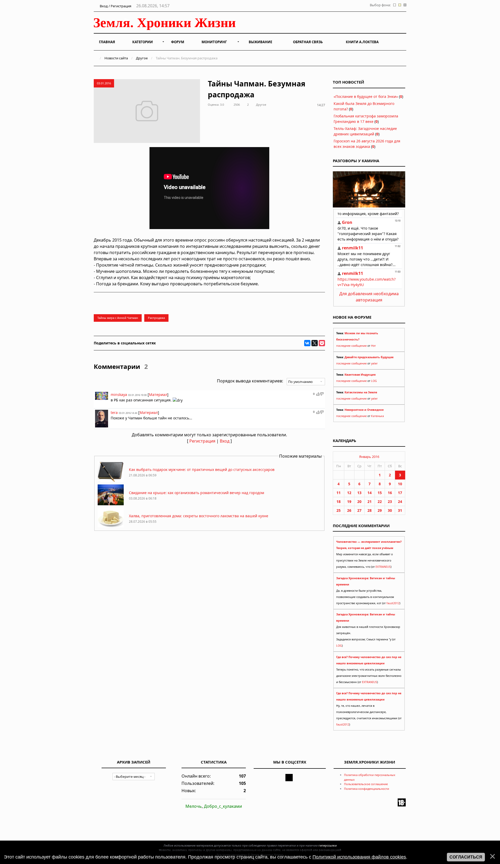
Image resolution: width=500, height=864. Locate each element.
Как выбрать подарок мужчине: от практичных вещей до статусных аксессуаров (201, 469)
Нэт (373, 346)
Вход (224, 441)
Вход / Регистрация (115, 6)
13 (359, 492)
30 (390, 510)
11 (338, 492)
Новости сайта (116, 58)
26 (349, 510)
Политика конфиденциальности (366, 789)
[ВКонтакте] (307, 343)
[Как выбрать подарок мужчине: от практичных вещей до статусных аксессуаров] (111, 480)
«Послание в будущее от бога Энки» (366, 96)
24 (400, 501)
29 (380, 510)
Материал (158, 394)
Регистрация (202, 441)
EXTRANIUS (383, 567)
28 (369, 510)
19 (349, 501)
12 (349, 492)
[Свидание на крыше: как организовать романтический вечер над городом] (111, 503)
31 (400, 510)
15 (380, 492)
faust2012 (392, 603)
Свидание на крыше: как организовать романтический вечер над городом (196, 492)
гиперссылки (327, 845)
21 (369, 501)
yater (374, 363)
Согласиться (465, 857)
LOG (374, 381)
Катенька (377, 416)
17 (400, 492)
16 (390, 492)
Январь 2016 (369, 456)
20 (359, 501)
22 (380, 501)
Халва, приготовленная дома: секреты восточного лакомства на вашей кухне (198, 515)
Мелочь (193, 806)
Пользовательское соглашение (366, 784)
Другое (142, 58)
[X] (314, 343)
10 (400, 483)
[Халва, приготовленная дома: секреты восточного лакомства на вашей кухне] (111, 527)
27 (359, 510)
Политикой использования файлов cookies (359, 857)
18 (338, 501)
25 (338, 510)
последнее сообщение (351, 346)
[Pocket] (322, 343)
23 (390, 501)
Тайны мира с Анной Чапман (117, 318)
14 (369, 492)
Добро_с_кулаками (223, 806)
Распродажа (156, 318)
